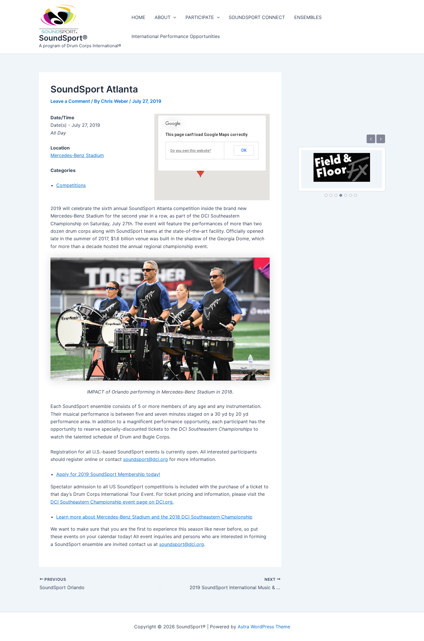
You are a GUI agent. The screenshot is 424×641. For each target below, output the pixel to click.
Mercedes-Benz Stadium (77, 155)
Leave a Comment (70, 101)
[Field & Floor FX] (342, 164)
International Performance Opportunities (176, 36)
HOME (138, 17)
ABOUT (162, 17)
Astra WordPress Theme (264, 626)
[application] (173, 17)
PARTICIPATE (199, 17)
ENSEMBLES (308, 17)
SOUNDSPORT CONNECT (257, 17)
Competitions (71, 185)
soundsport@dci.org (145, 459)
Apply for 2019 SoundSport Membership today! (108, 474)
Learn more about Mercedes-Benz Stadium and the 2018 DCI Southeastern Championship (154, 517)
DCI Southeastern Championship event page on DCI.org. (112, 502)
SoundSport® (63, 37)
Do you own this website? (190, 151)
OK (244, 150)
